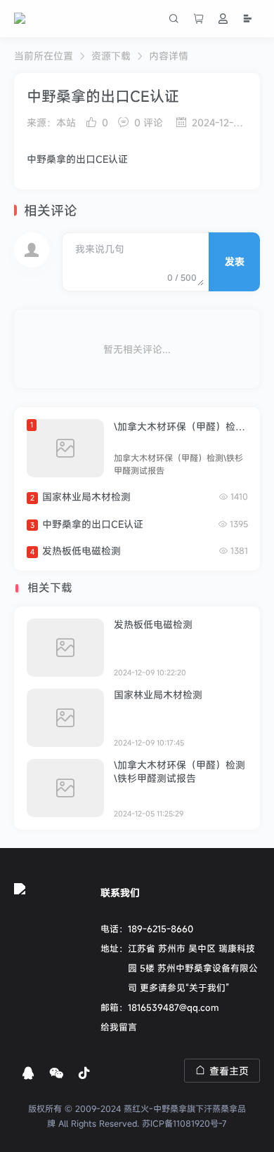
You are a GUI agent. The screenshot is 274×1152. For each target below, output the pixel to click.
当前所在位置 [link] (43, 56)
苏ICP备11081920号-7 (184, 1123)
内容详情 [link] (168, 56)
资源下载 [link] (111, 56)
